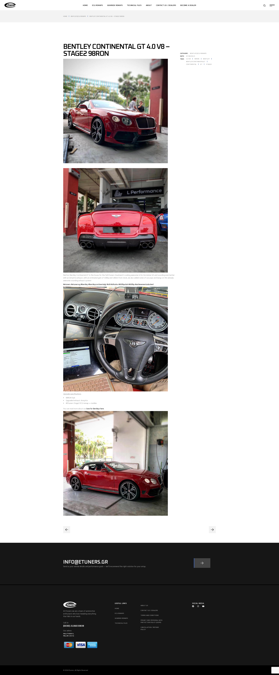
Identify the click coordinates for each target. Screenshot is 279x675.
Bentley (206, 59)
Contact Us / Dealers (149, 610)
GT (201, 64)
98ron (196, 59)
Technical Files (121, 623)
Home (117, 608)
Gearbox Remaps (121, 618)
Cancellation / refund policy (150, 628)
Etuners (71, 670)
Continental (191, 64)
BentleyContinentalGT (195, 61)
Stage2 (209, 64)
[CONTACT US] (202, 563)
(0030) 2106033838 (73, 626)
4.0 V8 (188, 59)
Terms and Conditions (150, 615)
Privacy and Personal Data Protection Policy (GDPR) (151, 621)
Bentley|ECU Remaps (198, 53)
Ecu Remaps (119, 613)
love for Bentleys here (95, 408)
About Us (144, 605)
